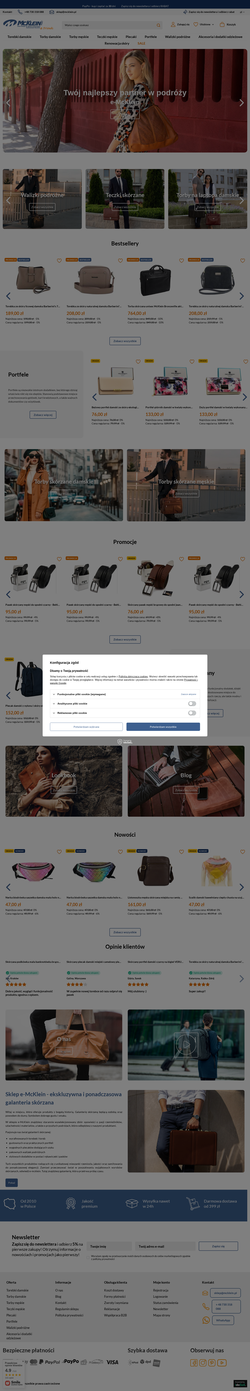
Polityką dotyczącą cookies (133, 676)
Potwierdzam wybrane (86, 726)
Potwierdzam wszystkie (163, 726)
